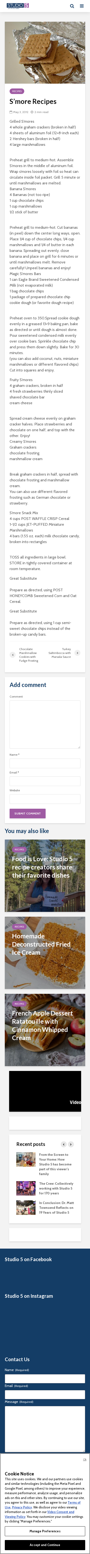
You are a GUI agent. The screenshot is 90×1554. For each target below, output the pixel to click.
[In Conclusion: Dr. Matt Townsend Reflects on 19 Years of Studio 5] (26, 1207)
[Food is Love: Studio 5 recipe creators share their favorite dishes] (45, 875)
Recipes (17, 91)
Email (14, 772)
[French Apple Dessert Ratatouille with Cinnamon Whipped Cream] (45, 1029)
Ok (84, 1459)
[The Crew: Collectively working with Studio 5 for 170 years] (26, 1188)
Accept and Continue (45, 1545)
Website (15, 790)
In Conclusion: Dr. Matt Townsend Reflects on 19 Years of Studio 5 (56, 1208)
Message (19, 1401)
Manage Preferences (45, 1531)
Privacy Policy (22, 1507)
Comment (16, 696)
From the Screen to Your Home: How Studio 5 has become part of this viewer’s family (55, 1164)
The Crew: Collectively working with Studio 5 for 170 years (56, 1188)
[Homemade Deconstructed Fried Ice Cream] (45, 952)
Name (14, 754)
